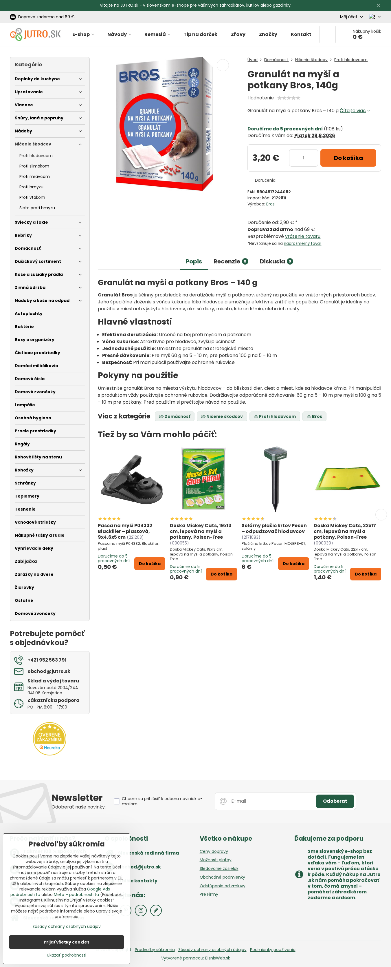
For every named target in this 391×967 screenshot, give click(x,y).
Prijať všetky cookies (66, 942)
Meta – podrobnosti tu (76, 894)
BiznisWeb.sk (217, 958)
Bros (270, 204)
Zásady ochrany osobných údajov (212, 950)
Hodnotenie (260, 97)
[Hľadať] (327, 34)
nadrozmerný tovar (302, 243)
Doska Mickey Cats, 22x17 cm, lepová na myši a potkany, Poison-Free (345, 531)
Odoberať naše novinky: (79, 807)
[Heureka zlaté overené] (49, 754)
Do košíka (348, 158)
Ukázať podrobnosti (66, 955)
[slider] (288, 98)
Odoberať (335, 801)
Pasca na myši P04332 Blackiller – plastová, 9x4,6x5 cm (125, 531)
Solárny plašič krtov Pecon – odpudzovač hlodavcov (274, 528)
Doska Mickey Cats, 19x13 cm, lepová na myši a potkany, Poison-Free (200, 531)
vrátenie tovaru (302, 236)
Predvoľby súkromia (155, 950)
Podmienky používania (272, 950)
